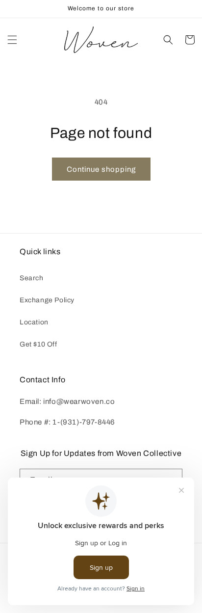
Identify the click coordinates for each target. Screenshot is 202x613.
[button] (12, 40)
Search (32, 278)
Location (34, 322)
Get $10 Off (38, 344)
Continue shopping (101, 169)
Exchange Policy (47, 300)
